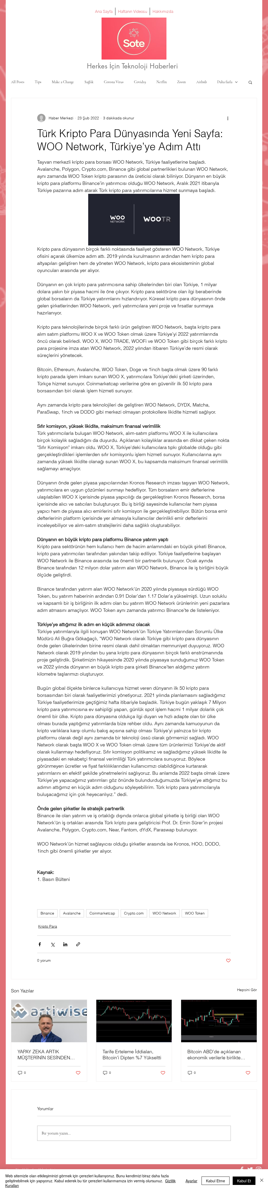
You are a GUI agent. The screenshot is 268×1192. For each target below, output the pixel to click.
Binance (47, 913)
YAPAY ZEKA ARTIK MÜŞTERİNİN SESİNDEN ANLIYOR (44, 1055)
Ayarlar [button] (191, 1180)
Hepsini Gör (247, 989)
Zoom (181, 82)
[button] (250, 82)
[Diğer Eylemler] (228, 118)
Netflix (162, 82)
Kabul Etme (215, 1180)
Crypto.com (134, 913)
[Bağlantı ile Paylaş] (78, 944)
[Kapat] (262, 1180)
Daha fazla (224, 82)
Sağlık (89, 82)
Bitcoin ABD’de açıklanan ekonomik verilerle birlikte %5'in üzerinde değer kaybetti (218, 1055)
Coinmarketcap (102, 913)
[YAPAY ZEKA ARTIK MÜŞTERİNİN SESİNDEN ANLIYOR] (49, 1021)
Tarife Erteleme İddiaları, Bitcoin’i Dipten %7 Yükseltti (132, 1055)
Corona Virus (114, 82)
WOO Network (164, 913)
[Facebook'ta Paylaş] (39, 944)
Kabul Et (244, 1180)
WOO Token (195, 913)
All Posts (17, 82)
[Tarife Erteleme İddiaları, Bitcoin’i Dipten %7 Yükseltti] (134, 1021)
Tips (38, 82)
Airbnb (201, 82)
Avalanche (72, 913)
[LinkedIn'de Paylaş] (65, 944)
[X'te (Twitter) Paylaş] (52, 944)
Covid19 (140, 82)
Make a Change (63, 82)
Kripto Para (47, 926)
